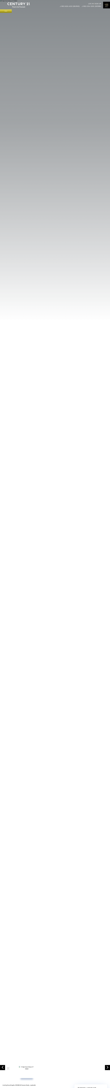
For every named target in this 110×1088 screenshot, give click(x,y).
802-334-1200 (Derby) (92, 6)
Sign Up (98, 4)
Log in (91, 4)
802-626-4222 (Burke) (71, 6)
